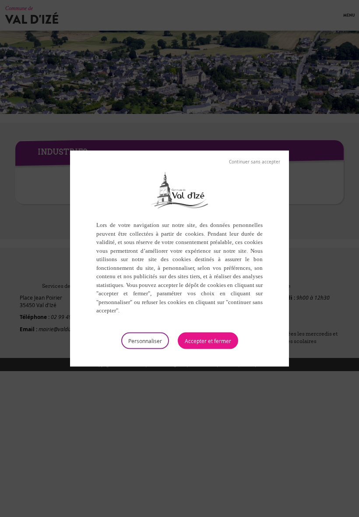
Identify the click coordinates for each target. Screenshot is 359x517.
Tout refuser (254, 162)
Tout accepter (208, 340)
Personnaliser (145, 340)
